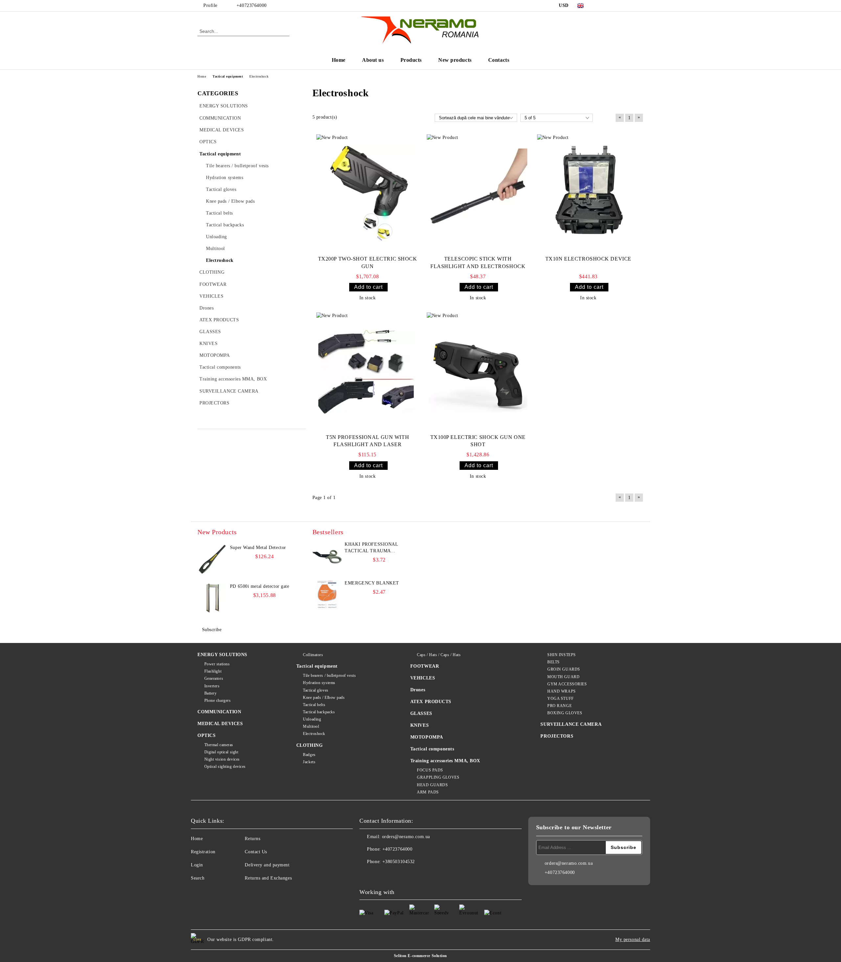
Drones (417, 689)
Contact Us (256, 851)
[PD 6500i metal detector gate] (212, 598)
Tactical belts (314, 704)
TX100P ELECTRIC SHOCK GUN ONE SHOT (478, 440)
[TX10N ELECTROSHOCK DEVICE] (588, 193)
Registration (203, 851)
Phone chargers (217, 700)
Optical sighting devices (225, 766)
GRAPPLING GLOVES (438, 777)
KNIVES (419, 725)
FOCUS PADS (430, 770)
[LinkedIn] (610, 5)
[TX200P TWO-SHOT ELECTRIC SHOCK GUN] (367, 193)
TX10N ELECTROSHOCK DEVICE (588, 259)
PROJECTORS (556, 736)
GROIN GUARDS (563, 669)
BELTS (553, 662)
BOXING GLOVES (564, 713)
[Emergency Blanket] (327, 594)
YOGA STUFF (560, 698)
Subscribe (212, 629)
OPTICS (206, 735)
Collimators (313, 655)
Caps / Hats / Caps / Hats (439, 655)
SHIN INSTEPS (561, 655)
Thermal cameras (218, 745)
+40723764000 (252, 5)
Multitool (311, 726)
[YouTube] (640, 5)
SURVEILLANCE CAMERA (571, 724)
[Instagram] (630, 5)
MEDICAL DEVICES (220, 723)
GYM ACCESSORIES (567, 684)
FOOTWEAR (424, 666)
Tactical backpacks (319, 712)
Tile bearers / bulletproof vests (329, 675)
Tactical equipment (317, 666)
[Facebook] (600, 5)
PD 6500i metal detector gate (259, 586)
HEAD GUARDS (432, 785)
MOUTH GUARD (563, 677)
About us (373, 60)
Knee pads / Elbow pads (324, 697)
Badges (309, 754)
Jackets (309, 762)
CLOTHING (309, 745)
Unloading (312, 719)
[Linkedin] (422, 875)
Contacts (498, 60)
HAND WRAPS (561, 691)
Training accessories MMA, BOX (445, 760)
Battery (210, 693)
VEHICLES (422, 678)
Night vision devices (222, 759)
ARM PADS (428, 792)
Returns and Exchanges (268, 878)
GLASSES (421, 713)
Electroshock (314, 733)
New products (455, 60)
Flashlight (212, 671)
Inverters (212, 686)
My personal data (632, 939)
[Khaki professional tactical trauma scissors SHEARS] (327, 556)
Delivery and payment (267, 864)
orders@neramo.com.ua (406, 836)
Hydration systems (319, 682)
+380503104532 (398, 861)
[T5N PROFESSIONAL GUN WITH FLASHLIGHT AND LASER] (367, 371)
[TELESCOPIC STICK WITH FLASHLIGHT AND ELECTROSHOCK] (478, 193)
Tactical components (432, 748)
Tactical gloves (315, 690)
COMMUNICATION (219, 711)
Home (339, 60)
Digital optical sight (221, 752)
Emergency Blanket (372, 583)
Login (197, 864)
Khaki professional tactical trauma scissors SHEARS (371, 548)
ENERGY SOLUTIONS (222, 654)
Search (197, 878)
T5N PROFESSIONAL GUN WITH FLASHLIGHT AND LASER (367, 440)
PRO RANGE (559, 705)
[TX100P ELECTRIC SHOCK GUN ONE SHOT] (478, 371)
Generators (213, 678)
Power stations (217, 664)
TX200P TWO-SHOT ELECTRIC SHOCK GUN (367, 262)
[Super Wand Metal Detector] (212, 559)
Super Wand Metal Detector (258, 547)
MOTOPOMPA (426, 737)
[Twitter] (620, 5)
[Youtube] (408, 875)
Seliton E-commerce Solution (420, 955)
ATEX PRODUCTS (430, 701)
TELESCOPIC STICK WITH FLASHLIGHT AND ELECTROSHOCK (477, 262)
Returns (252, 838)
